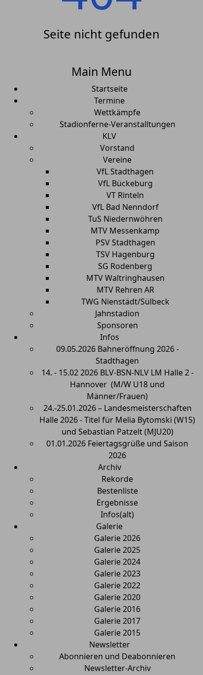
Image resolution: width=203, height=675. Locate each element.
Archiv (109, 467)
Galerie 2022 (117, 585)
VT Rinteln (125, 195)
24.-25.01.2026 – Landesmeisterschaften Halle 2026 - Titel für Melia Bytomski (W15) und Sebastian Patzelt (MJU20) (117, 420)
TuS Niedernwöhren (125, 218)
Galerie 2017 (117, 620)
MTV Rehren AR (125, 289)
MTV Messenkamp (125, 230)
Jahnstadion (117, 313)
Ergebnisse (117, 502)
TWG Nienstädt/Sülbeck (125, 301)
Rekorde (117, 478)
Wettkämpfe (117, 112)
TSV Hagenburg (125, 254)
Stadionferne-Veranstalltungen (117, 124)
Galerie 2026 (117, 538)
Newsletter (109, 644)
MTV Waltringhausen (125, 277)
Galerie (109, 526)
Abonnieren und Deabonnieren (117, 656)
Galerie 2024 (117, 561)
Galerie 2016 (117, 609)
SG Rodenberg (125, 266)
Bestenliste (117, 490)
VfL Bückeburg (125, 183)
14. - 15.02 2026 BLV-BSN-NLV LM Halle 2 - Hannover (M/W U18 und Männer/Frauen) (117, 384)
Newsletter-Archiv (117, 668)
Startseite (110, 88)
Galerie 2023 (117, 573)
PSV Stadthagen (125, 242)
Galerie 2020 (117, 597)
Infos (109, 337)
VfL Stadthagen (125, 171)
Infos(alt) (117, 514)
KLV (109, 136)
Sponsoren (117, 325)
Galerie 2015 (117, 632)
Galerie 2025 (117, 549)
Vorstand (117, 147)
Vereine (117, 159)
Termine (109, 100)
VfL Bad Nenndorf (125, 207)
